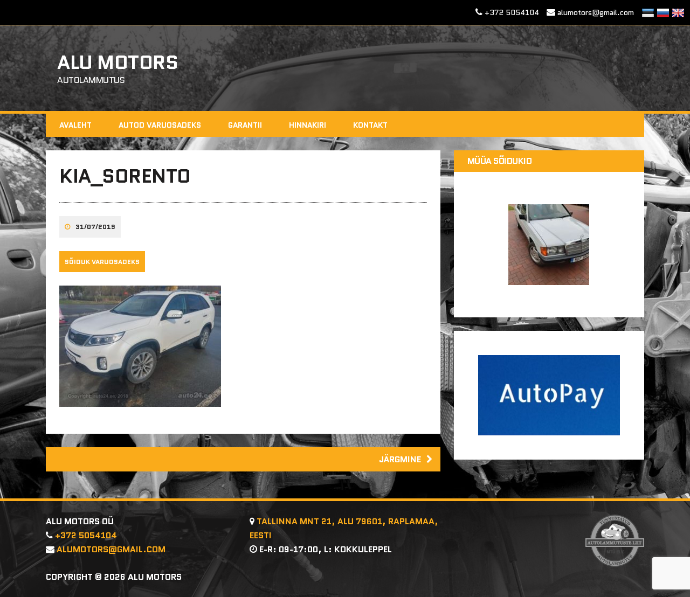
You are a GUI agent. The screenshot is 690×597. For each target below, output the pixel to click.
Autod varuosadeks (160, 125)
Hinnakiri (307, 125)
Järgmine (400, 459)
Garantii (245, 125)
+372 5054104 (512, 12)
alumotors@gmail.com (595, 12)
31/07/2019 (95, 226)
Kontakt (370, 125)
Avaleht (75, 125)
